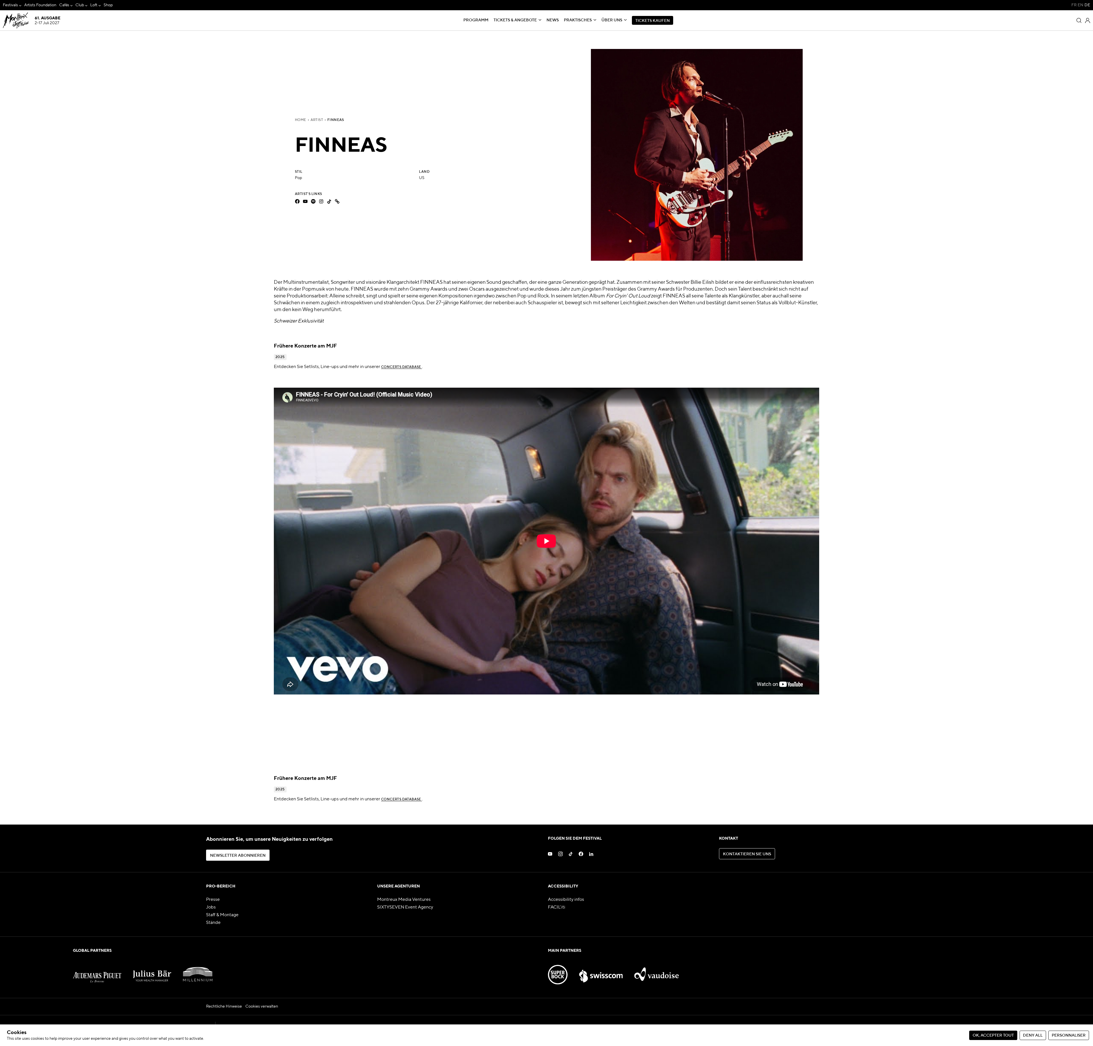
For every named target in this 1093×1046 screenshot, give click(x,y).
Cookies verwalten (261, 1006)
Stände (213, 922)
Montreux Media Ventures (404, 899)
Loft (93, 5)
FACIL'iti (556, 907)
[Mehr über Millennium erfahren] (197, 971)
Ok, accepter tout (993, 1035)
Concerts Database (401, 367)
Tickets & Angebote (515, 20)
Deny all (1033, 1035)
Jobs (211, 907)
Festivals (10, 5)
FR (1073, 5)
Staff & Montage (222, 915)
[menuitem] (12, 5)
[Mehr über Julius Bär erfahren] (152, 971)
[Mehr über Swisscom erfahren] (601, 971)
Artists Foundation (40, 5)
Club (79, 5)
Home (300, 120)
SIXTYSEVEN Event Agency (405, 907)
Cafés (64, 5)
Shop (108, 5)
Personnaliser (1069, 1035)
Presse (213, 899)
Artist (317, 120)
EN (1080, 5)
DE (1087, 5)
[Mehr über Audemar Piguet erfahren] (97, 971)
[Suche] (1079, 20)
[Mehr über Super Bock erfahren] (558, 971)
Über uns (611, 20)
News (552, 20)
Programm (475, 20)
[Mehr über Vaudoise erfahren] (656, 971)
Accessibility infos (566, 899)
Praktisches (578, 20)
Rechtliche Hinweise (224, 1006)
